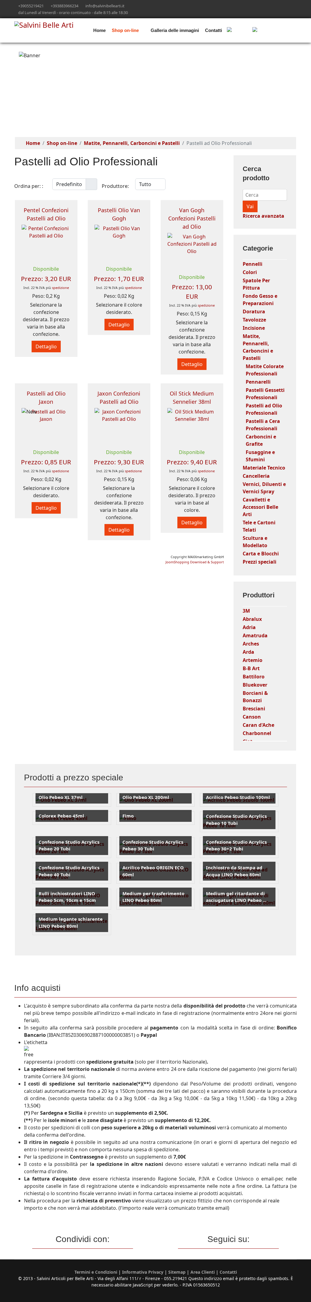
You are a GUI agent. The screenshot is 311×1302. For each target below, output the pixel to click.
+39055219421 (31, 6)
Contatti (213, 30)
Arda (248, 652)
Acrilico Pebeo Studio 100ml (238, 797)
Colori (250, 272)
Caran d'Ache (258, 725)
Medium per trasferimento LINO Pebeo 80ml (153, 896)
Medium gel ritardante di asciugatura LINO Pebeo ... (236, 896)
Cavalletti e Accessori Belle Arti (260, 507)
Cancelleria (256, 476)
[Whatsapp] (295, 6)
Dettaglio (46, 346)
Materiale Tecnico (264, 467)
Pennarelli (258, 381)
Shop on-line (125, 30)
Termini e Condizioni (95, 1272)
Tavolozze (254, 319)
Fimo (128, 816)
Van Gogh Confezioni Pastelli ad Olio (192, 218)
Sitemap (177, 1272)
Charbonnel (257, 733)
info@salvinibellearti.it (105, 6)
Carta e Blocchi (261, 553)
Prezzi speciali (259, 561)
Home (99, 30)
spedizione (60, 287)
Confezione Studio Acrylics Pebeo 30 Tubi (152, 845)
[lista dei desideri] (273, 30)
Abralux (252, 619)
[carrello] (238, 30)
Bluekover (255, 684)
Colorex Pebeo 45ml (61, 816)
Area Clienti (202, 1272)
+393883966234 (64, 6)
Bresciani (254, 708)
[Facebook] (276, 6)
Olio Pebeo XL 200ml (145, 797)
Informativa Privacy (142, 1272)
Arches (251, 643)
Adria (249, 627)
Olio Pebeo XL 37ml (61, 797)
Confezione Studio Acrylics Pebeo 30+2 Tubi (236, 845)
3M (246, 610)
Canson (252, 716)
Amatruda (255, 635)
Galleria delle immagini (175, 30)
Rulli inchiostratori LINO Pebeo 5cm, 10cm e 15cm (67, 896)
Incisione (254, 328)
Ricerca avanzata (263, 216)
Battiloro (254, 676)
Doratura (254, 311)
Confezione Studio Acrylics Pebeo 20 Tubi (69, 845)
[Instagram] (285, 6)
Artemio (252, 660)
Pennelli (252, 264)
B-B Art (251, 668)
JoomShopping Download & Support (195, 562)
